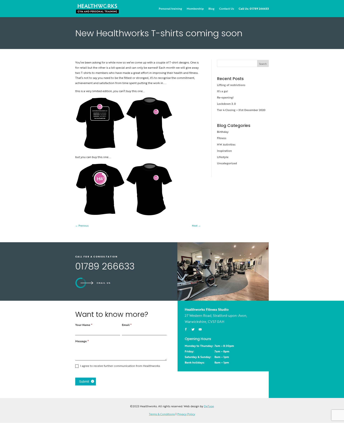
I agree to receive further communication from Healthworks (119, 366)
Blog (211, 9)
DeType (209, 406)
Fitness (221, 138)
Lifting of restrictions (231, 85)
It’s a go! (222, 91)
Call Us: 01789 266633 (254, 9)
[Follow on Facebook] (186, 329)
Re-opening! (225, 97)
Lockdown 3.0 (226, 104)
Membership (195, 9)
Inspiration (224, 151)
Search (263, 64)
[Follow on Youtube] (200, 329)
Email (127, 325)
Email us (104, 282)
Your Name (83, 325)
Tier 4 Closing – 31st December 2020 (241, 110)
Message (82, 341)
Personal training (170, 9)
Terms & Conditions (162, 414)
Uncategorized (227, 163)
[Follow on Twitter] (193, 329)
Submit (84, 381)
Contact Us (226, 9)
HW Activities (226, 144)
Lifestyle (222, 157)
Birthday (223, 132)
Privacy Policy (186, 414)
